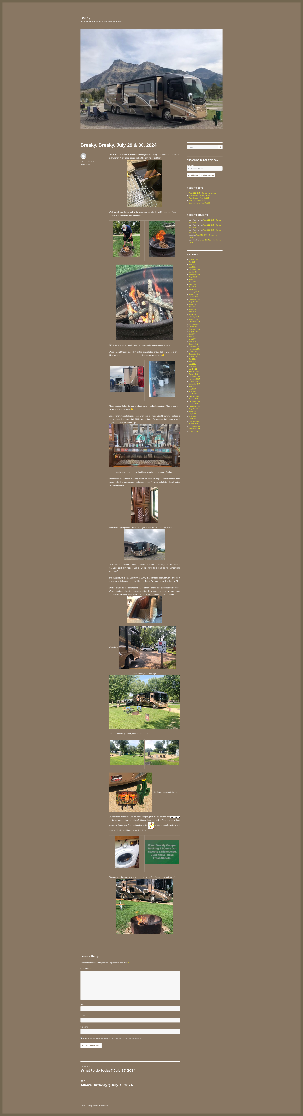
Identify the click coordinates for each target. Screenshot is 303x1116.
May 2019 (192, 414)
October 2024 (193, 272)
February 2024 (194, 292)
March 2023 (193, 314)
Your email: (191, 165)
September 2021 (194, 354)
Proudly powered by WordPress (98, 1106)
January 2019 (193, 424)
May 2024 (192, 284)
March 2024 (193, 289)
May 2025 (192, 267)
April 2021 (192, 366)
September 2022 (194, 329)
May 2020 (192, 389)
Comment (85, 968)
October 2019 (193, 404)
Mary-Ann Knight (87, 161)
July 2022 (192, 334)
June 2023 (192, 307)
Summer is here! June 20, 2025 (199, 203)
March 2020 (193, 394)
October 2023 (193, 297)
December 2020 (194, 376)
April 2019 (192, 416)
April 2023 (192, 312)
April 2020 (192, 391)
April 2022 (192, 342)
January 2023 (193, 319)
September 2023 (194, 299)
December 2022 (194, 322)
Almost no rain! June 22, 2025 (199, 198)
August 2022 (193, 332)
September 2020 (194, 384)
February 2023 (194, 317)
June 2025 (192, 264)
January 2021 (193, 374)
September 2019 (194, 406)
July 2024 (192, 279)
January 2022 (193, 344)
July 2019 (192, 411)
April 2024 (192, 287)
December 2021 (194, 347)
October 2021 (193, 351)
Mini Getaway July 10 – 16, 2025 (200, 195)
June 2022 (192, 337)
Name (83, 1004)
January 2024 (193, 294)
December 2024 (194, 269)
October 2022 (193, 327)
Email (84, 1016)
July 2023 (192, 304)
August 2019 (193, 409)
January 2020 (193, 399)
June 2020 (192, 386)
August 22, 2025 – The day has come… (202, 193)
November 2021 (194, 349)
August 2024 (193, 277)
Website (84, 1027)
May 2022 (192, 339)
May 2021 (192, 364)
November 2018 (194, 429)
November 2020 (194, 379)
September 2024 (194, 274)
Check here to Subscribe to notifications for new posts (112, 1038)
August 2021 (193, 356)
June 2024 (192, 282)
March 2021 (193, 369)
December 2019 (194, 401)
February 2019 (194, 421)
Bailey (85, 18)
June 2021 (192, 361)
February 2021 (194, 371)
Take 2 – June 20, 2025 (197, 200)
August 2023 (193, 302)
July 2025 (192, 262)
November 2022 (194, 324)
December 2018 (194, 426)
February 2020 (194, 396)
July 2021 (192, 359)
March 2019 (193, 419)
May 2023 (192, 309)
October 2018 (193, 431)
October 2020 (193, 381)
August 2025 (193, 259)
